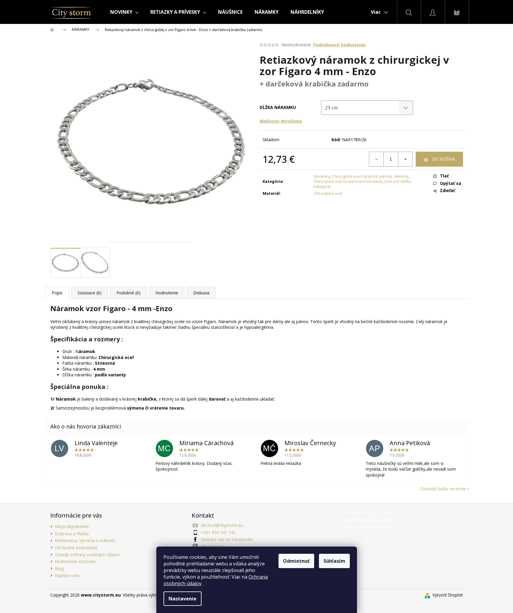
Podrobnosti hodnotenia (339, 45)
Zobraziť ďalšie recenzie (443, 489)
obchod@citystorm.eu (222, 525)
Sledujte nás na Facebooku (227, 539)
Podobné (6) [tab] (128, 293)
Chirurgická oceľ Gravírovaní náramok (348, 181)
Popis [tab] (57, 293)
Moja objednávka (72, 526)
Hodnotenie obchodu (75, 561)
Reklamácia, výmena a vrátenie (85, 540)
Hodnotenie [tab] (166, 293)
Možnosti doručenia (281, 121)
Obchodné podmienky (76, 547)
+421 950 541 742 (218, 532)
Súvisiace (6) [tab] (90, 293)
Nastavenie (182, 598)
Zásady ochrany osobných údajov (87, 554)
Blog (59, 568)
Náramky (322, 176)
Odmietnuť (296, 561)
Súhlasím (334, 561)
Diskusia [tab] (201, 293)
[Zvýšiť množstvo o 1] (405, 159)
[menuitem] (124, 12)
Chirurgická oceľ (328, 193)
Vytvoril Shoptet (447, 595)
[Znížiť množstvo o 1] (376, 159)
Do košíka (443, 159)
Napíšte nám (67, 575)
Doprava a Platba (72, 533)
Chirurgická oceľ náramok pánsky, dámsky (370, 176)
